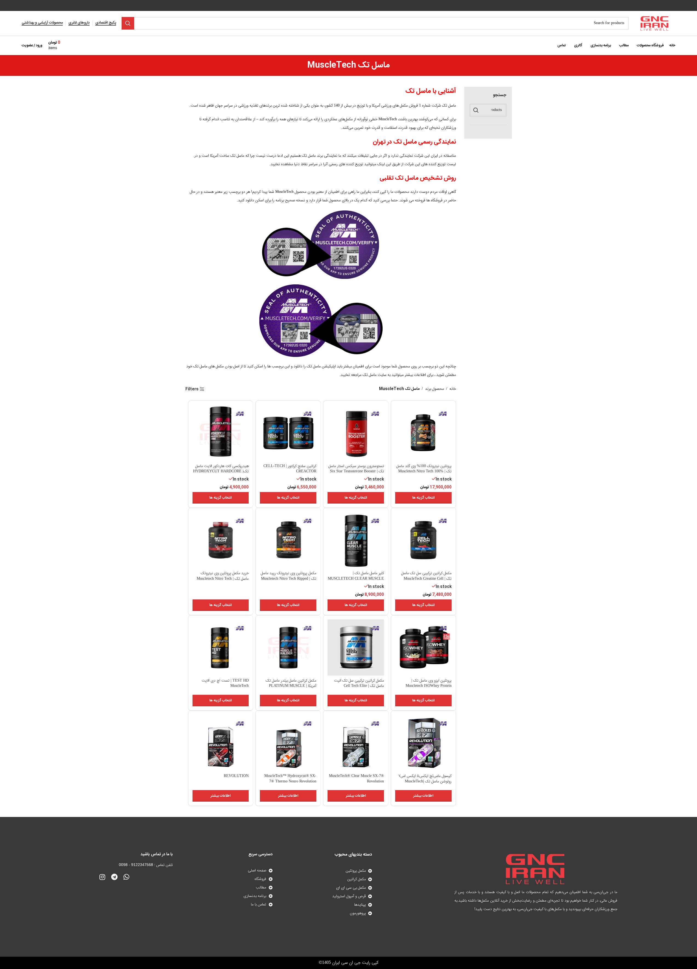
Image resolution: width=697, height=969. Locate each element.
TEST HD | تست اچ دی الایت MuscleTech (225, 684)
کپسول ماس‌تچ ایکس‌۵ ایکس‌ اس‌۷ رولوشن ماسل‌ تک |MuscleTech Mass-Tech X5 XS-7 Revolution (425, 781)
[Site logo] (654, 23)
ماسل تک (370, 375)
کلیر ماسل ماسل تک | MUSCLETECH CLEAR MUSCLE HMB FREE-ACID (356, 578)
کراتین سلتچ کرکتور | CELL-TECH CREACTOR (289, 469)
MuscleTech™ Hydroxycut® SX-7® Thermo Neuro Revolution (290, 779)
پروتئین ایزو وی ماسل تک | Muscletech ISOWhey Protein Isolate (429, 686)
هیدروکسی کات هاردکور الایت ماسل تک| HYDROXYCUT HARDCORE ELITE (221, 471)
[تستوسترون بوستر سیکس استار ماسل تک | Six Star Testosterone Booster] (356, 433)
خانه (452, 389)
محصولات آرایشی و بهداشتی (42, 23)
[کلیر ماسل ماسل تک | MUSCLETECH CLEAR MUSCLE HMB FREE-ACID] (356, 540)
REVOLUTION (236, 776)
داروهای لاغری (79, 23)
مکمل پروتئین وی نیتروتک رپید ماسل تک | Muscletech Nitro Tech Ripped (288, 576)
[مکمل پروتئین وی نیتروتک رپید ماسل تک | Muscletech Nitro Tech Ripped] (288, 540)
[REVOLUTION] (221, 743)
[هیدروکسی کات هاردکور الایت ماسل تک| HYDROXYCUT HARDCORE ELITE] (221, 433)
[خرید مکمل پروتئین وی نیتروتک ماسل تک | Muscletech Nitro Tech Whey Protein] (221, 540)
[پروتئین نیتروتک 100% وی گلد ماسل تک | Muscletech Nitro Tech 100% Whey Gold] (423, 433)
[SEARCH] (128, 23)
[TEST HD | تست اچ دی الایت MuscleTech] (221, 647)
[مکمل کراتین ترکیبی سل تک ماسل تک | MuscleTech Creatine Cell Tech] (423, 540)
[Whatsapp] (126, 877)
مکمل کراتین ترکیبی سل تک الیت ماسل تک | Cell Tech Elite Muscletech (359, 686)
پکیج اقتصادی (105, 23)
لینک (381, 164)
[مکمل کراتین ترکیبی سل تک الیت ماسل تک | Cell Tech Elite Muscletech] (356, 647)
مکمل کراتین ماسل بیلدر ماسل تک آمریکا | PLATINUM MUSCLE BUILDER (291, 686)
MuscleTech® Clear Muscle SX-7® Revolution (356, 779)
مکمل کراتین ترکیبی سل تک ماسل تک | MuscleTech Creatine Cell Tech (426, 578)
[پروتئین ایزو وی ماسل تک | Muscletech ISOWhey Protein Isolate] (423, 647)
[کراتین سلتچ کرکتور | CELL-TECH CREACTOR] (288, 433)
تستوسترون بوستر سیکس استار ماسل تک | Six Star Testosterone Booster (356, 469)
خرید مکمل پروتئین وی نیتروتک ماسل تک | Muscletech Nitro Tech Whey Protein (223, 578)
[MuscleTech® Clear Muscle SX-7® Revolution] (356, 743)
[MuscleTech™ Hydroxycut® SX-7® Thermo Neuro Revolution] (288, 743)
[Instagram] (102, 877)
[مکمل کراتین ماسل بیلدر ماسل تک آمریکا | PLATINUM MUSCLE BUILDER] (288, 647)
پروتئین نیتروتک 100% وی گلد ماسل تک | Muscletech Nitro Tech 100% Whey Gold (424, 471)
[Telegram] (114, 877)
